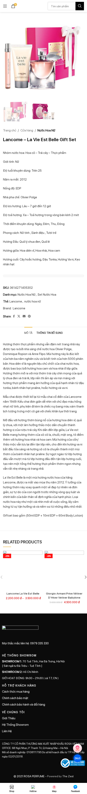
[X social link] (18, 316)
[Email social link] (24, 316)
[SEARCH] (79, 6)
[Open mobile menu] (5, 6)
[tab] (28, 332)
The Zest (68, 776)
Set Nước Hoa (47, 294)
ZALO (77, 758)
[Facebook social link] (13, 316)
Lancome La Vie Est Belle (22, 593)
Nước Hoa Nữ (46, 130)
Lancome (16, 301)
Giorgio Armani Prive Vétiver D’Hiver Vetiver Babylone (64, 595)
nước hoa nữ (32, 301)
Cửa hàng (26, 130)
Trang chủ (9, 130)
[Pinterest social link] (29, 316)
